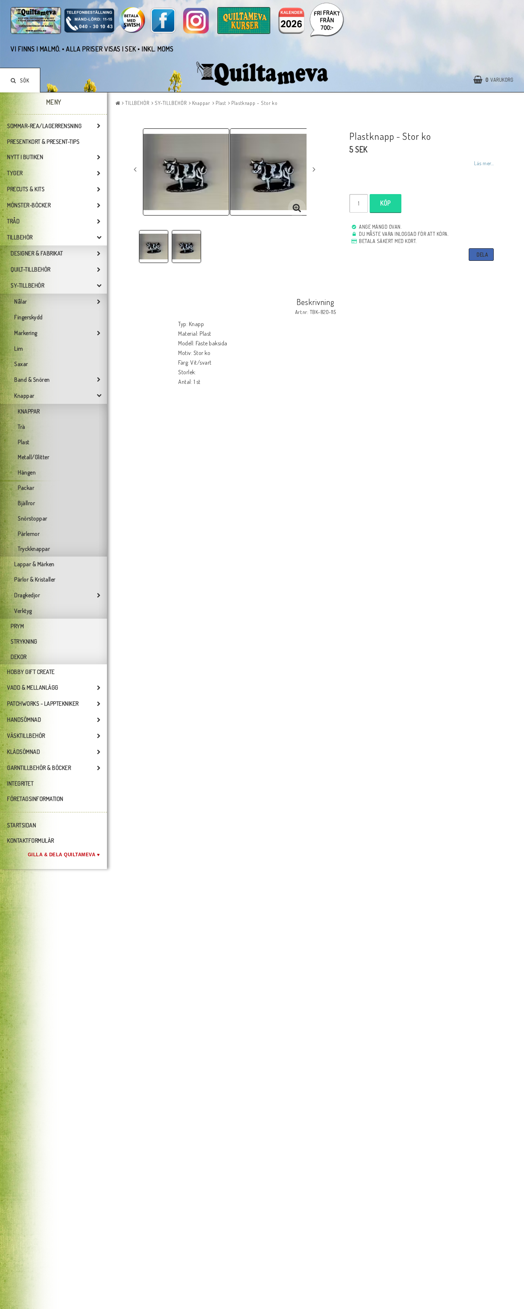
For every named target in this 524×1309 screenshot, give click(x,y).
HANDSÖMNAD (24, 719)
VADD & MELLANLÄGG (32, 687)
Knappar (24, 395)
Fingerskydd (28, 317)
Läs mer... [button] (484, 163)
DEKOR (19, 656)
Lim (18, 348)
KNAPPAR (29, 411)
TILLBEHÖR (20, 237)
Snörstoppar (32, 518)
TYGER (15, 173)
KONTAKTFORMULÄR (30, 840)
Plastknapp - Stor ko (254, 103)
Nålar (20, 301)
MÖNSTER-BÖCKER (29, 205)
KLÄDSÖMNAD (23, 751)
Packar (26, 487)
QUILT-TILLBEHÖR (31, 269)
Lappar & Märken (34, 564)
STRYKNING (24, 641)
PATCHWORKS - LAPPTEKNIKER (43, 703)
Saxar (21, 363)
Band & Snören (32, 379)
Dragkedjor (27, 595)
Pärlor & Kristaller (35, 579)
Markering (25, 332)
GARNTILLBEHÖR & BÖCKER (39, 767)
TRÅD (13, 221)
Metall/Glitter (33, 457)
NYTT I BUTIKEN (25, 157)
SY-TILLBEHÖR (27, 285)
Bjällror (26, 503)
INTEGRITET (20, 783)
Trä (21, 426)
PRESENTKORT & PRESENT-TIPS (43, 141)
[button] (497, 80)
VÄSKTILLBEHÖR (26, 735)
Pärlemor (29, 533)
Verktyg (23, 610)
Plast (24, 442)
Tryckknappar (34, 548)
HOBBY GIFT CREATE (31, 671)
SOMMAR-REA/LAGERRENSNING (44, 126)
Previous (135, 169)
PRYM (17, 626)
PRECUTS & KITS (26, 189)
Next (314, 169)
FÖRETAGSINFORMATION (35, 798)
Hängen (27, 472)
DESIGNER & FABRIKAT (37, 253)
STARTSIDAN (21, 825)
